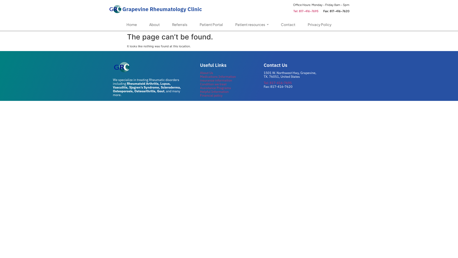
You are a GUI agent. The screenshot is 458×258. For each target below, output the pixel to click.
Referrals (179, 24)
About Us (206, 73)
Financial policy (211, 95)
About (154, 24)
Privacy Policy (320, 24)
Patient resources (250, 24)
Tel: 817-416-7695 (305, 11)
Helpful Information (214, 92)
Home (131, 24)
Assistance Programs (215, 88)
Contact (288, 24)
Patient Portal (211, 24)
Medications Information (218, 77)
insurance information (216, 80)
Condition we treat (213, 84)
